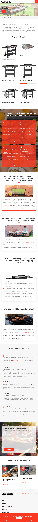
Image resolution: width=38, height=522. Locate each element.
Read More (10, 484)
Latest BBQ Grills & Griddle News (19, 461)
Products (10, 17)
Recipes (4, 509)
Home (5, 17)
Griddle (14, 17)
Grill (3, 500)
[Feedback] (31, 521)
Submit (9, 449)
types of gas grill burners (14, 370)
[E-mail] (6, 521)
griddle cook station (25, 242)
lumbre (5, 152)
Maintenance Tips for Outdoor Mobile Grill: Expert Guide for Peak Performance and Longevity (26, 477)
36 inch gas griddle (26, 332)
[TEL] (19, 521)
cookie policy (26, 516)
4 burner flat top (15, 360)
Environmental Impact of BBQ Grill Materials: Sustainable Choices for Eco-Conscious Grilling (9, 480)
